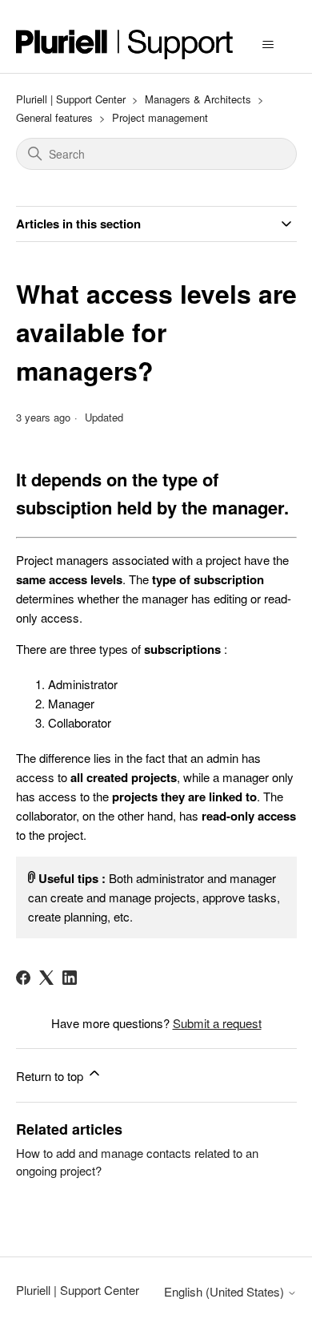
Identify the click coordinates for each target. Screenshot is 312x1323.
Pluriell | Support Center (71, 99)
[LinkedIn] (69, 977)
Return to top (51, 1075)
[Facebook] (23, 977)
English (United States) (225, 1291)
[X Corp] (46, 977)
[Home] (125, 44)
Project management (160, 117)
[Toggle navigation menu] (268, 45)
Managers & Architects (198, 99)
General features (54, 117)
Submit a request (217, 1022)
